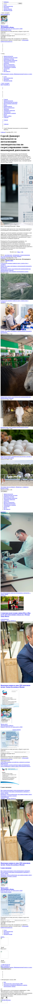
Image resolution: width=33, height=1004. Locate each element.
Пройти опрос (9, 260)
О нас (5, 5)
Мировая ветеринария (9, 66)
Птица (5, 105)
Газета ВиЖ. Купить (6, 30)
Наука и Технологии (9, 64)
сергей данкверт (17, 256)
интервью (3, 511)
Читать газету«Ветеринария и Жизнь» (7, 26)
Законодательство (8, 56)
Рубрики (6, 2)
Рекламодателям (8, 10)
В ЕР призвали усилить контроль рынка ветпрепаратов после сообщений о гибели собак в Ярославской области (15, 765)
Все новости (7, 71)
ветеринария (16, 255)
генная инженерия (25, 255)
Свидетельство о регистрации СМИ (13, 983)
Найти (20, 3)
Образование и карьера (10, 67)
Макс (18, 252)
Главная (6, 120)
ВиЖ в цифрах (7, 116)
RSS (5, 982)
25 (4, 755)
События (6, 117)
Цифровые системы (9, 59)
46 (1, 923)
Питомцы (3, 595)
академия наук (8, 255)
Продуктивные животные (10, 60)
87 (4, 37)
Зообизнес (6, 63)
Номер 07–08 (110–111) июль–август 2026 (11, 28)
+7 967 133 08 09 (5, 83)
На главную (4, 491)
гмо (2, 256)
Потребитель (7, 111)
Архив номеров (8, 9)
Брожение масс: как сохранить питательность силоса (14, 271)
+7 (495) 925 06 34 (5, 964)
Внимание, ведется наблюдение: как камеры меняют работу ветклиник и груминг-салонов (16, 795)
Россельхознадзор (8, 6)
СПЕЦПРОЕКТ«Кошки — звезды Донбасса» (8, 620)
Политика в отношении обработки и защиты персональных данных (15, 985)
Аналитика (7, 68)
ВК (22, 252)
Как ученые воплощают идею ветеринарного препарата (15, 790)
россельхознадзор (7, 256)
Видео (5, 70)
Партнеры (6, 7)
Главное (6, 99)
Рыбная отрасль (8, 106)
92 (4, 923)
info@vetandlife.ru (5, 14)
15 (1, 37)
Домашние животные (9, 61)
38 (1, 755)
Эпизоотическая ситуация (10, 57)
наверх (3, 936)
